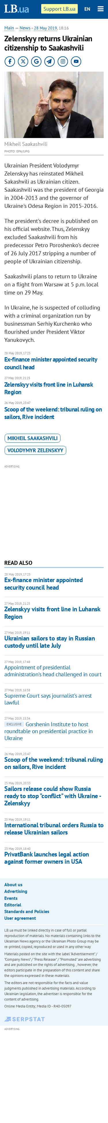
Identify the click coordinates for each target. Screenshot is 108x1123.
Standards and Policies (26, 911)
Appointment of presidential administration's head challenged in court (53, 671)
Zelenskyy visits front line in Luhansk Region (48, 388)
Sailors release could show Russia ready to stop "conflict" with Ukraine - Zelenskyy (52, 796)
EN (87, 9)
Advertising (15, 891)
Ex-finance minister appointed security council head (50, 363)
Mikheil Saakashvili (32, 438)
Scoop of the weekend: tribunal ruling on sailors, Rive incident (53, 413)
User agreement (20, 918)
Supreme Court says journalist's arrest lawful (48, 699)
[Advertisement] (54, 511)
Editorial (12, 905)
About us (13, 884)
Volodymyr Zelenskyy (35, 450)
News (25, 28)
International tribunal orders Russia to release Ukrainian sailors (54, 828)
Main (9, 28)
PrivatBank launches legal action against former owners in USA (46, 857)
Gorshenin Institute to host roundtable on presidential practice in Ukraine (48, 731)
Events (11, 898)
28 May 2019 (45, 28)
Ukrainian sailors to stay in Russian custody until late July (49, 641)
